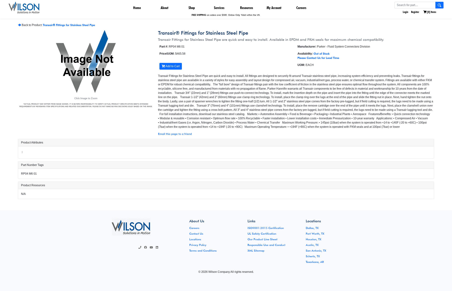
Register (415, 12)
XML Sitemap (256, 250)
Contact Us (196, 233)
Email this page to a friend (175, 134)
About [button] (164, 7)
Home (137, 7)
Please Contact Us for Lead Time (318, 58)
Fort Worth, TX (315, 233)
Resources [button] (246, 7)
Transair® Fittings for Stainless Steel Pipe (69, 25)
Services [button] (219, 7)
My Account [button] (274, 7)
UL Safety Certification (262, 233)
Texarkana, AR (315, 262)
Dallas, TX (312, 228)
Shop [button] (192, 7)
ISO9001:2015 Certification (266, 228)
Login (405, 12)
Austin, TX (312, 245)
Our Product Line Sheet (262, 239)
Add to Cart (172, 66)
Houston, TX (313, 239)
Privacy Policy (197, 245)
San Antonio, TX (316, 250)
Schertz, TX (313, 256)
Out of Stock (321, 53)
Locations (195, 239)
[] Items (431, 12)
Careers (301, 7)
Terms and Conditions (203, 250)
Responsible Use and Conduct (266, 245)
